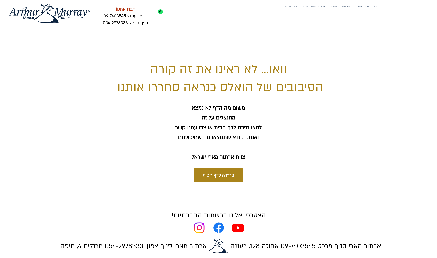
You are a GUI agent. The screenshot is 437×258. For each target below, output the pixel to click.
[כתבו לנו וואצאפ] (160, 11)
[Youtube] (238, 228)
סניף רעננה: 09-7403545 (125, 16)
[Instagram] (199, 228)
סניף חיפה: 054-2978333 (125, 23)
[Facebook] (219, 228)
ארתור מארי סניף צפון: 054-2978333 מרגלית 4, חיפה (133, 246)
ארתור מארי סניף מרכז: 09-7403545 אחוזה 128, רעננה (305, 246)
